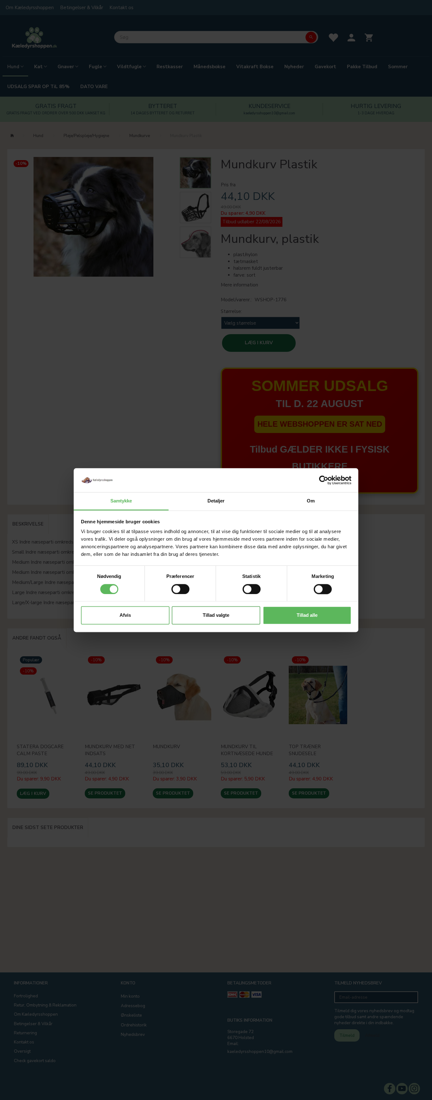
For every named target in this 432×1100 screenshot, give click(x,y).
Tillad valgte (216, 615)
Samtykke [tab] (121, 501)
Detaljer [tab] (216, 501)
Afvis (125, 615)
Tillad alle (307, 615)
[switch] (180, 589)
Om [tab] (311, 501)
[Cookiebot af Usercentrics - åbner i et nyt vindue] (323, 480)
